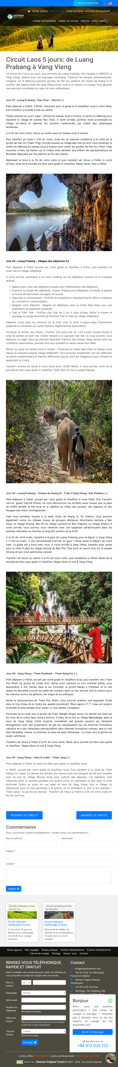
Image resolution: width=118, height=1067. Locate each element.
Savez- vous (98, 21)
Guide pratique (75, 11)
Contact (84, 953)
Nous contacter (88, 3)
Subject (10, 851)
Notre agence (40, 11)
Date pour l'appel (11, 1019)
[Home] (29, 11)
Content (11, 863)
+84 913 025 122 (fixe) (86, 987)
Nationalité (12, 993)
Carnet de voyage (68, 21)
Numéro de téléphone (12, 1009)
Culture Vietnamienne (97, 11)
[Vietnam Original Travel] (16, 16)
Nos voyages (57, 11)
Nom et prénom (14, 838)
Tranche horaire (10, 1033)
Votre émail (66, 838)
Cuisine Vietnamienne (44, 21)
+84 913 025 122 (92, 1045)
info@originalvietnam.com (88, 968)
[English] (109, 3)
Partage (85, 21)
